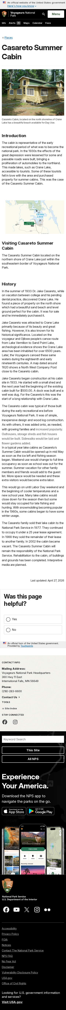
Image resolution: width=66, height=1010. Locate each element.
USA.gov (7, 977)
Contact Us (10, 697)
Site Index (10, 708)
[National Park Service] (4, 14)
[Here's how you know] (33, 4)
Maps (26, 23)
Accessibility (9, 928)
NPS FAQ (7, 955)
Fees (48, 23)
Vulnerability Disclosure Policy (20, 972)
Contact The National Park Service (23, 950)
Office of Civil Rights (14, 983)
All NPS (33, 759)
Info (4, 23)
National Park (22, 14)
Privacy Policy (10, 933)
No (14, 629)
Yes (14, 619)
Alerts (14, 23)
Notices (6, 945)
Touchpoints (27, 645)
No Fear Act (9, 961)
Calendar (37, 23)
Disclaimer (8, 967)
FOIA (5, 939)
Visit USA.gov (12, 1002)
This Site (33, 750)
